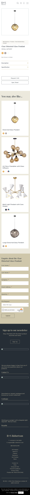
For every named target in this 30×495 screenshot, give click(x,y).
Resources (15, 455)
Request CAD (15, 78)
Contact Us (15, 463)
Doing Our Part (15, 466)
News (15, 459)
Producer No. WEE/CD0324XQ (15, 472)
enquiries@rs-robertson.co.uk (15, 442)
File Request (5, 301)
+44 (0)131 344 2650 (16, 440)
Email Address (6, 287)
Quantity (5, 294)
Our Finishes (15, 457)
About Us (15, 451)
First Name (5, 265)
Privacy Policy (15, 470)
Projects (15, 453)
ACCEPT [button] (21, 492)
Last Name (5, 272)
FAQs (15, 465)
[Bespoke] (15, 415)
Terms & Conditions (15, 468)
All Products (15, 449)
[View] (15, 388)
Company (5, 280)
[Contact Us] (15, 361)
